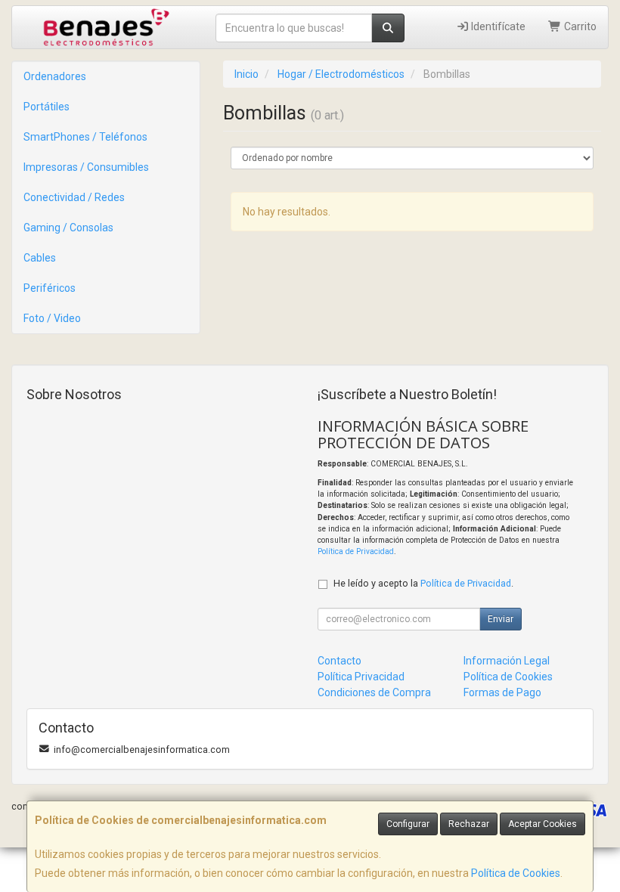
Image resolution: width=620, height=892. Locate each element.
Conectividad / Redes (74, 197)
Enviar (500, 619)
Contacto (339, 661)
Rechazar (468, 824)
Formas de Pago (502, 692)
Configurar (407, 824)
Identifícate (497, 26)
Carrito (579, 26)
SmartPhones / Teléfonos (85, 137)
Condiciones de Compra (374, 692)
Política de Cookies (515, 873)
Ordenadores (54, 76)
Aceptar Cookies (542, 824)
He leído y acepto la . (423, 583)
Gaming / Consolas (68, 227)
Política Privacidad (361, 677)
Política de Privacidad (356, 551)
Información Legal (506, 661)
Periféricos (49, 288)
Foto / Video (52, 318)
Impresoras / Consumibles (86, 167)
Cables (39, 258)
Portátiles (46, 107)
